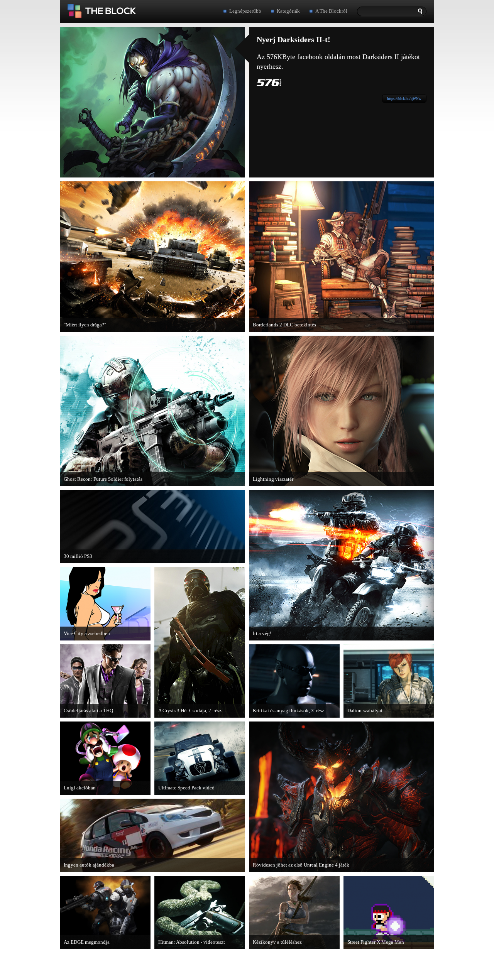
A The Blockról (331, 11)
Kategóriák (288, 11)
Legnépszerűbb (245, 11)
